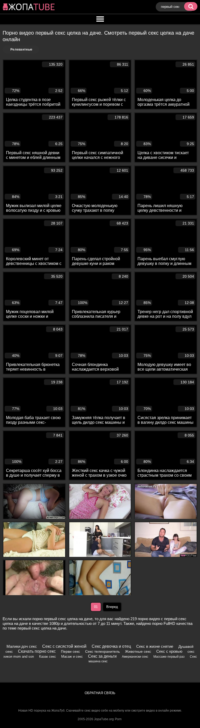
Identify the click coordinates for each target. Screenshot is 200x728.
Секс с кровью (169, 651)
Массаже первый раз (169, 656)
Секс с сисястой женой (64, 646)
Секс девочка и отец (111, 646)
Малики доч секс (22, 646)
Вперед (112, 607)
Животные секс (138, 651)
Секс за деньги (102, 656)
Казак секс (47, 656)
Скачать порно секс (37, 651)
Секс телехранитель (102, 651)
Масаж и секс (72, 656)
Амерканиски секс (135, 656)
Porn (118, 719)
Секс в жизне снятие (154, 646)
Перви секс (70, 651)
